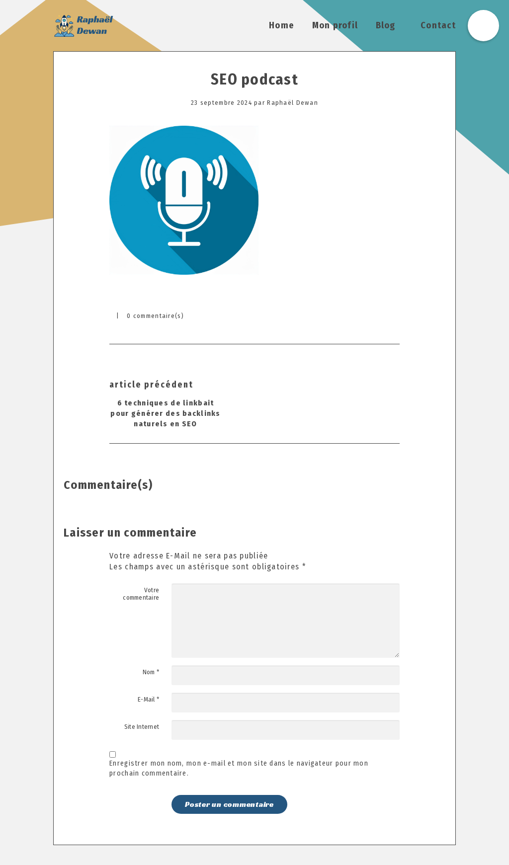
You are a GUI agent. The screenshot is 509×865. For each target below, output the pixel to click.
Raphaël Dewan (292, 102)
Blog (386, 25)
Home (281, 25)
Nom (151, 672)
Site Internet (141, 726)
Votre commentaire (141, 593)
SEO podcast (254, 79)
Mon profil (335, 25)
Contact (438, 25)
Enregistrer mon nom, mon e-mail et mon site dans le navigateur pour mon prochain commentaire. (238, 768)
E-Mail (148, 699)
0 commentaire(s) (155, 315)
